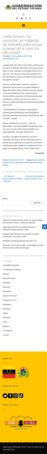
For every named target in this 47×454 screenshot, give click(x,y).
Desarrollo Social (9, 278)
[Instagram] (30, 18)
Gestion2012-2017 (10, 300)
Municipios (7, 309)
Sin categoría (7, 331)
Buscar (5, 199)
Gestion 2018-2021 (17, 160)
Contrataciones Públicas (12, 270)
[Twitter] (22, 18)
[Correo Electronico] (17, 18)
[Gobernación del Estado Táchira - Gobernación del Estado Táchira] (23, 7)
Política (5, 313)
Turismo (6, 335)
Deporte (6, 274)
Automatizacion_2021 (11, 59)
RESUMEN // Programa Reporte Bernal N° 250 (19, 241)
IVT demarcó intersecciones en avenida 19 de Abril (12, 178)
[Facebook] (26, 18)
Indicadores (7, 304)
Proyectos (6, 318)
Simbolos (6, 326)
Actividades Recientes (11, 265)
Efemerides (7, 291)
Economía (6, 283)
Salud (5, 322)
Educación (6, 287)
